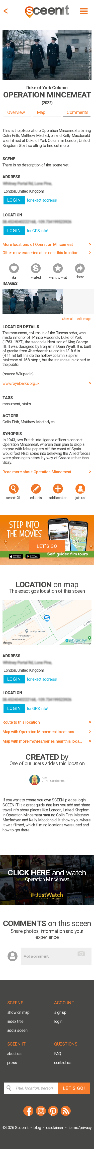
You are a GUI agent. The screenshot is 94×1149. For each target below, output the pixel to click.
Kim (44, 778)
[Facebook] (28, 1115)
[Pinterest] (53, 1115)
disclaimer (54, 1127)
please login (75, 800)
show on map (18, 1012)
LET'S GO (47, 546)
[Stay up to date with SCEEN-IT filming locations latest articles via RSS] (65, 1115)
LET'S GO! (74, 1088)
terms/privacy (80, 1127)
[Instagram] (41, 1115)
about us (14, 1053)
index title (15, 1021)
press (12, 1062)
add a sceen (17, 1030)
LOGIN (14, 200)
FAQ (57, 1053)
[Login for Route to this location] (47, 643)
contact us (62, 1062)
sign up (60, 1012)
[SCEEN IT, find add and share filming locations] (47, 18)
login (58, 1021)
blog (37, 1127)
